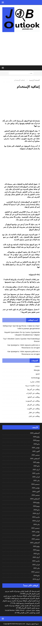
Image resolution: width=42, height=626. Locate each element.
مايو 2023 (36, 553)
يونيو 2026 (36, 440)
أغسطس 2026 (35, 433)
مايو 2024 (36, 510)
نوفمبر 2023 (36, 532)
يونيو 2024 (36, 506)
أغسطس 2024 (35, 499)
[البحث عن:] (21, 73)
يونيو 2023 (36, 550)
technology (35, 378)
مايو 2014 (36, 575)
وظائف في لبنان (34, 416)
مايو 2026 (36, 444)
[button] (3, 2)
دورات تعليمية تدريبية (32, 385)
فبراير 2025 (36, 477)
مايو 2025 (36, 466)
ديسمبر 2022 (35, 572)
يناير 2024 (36, 524)
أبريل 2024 (36, 513)
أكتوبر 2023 (36, 535)
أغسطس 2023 (35, 543)
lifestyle (37, 370)
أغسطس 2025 (35, 458)
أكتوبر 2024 (36, 491)
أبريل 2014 (36, 579)
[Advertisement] (21, 48)
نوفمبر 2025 (36, 448)
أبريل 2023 (36, 557)
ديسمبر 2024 (35, 484)
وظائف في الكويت (33, 408)
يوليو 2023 (36, 546)
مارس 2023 (36, 561)
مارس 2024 (36, 517)
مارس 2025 (36, 473)
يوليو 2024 (36, 502)
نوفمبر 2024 (36, 488)
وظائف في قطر (34, 412)
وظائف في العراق (33, 405)
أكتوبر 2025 (36, 451)
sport (38, 374)
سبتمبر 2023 (36, 539)
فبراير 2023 (36, 564)
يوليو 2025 (36, 462)
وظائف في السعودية (33, 401)
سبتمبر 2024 (36, 495)
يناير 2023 (36, 568)
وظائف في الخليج (34, 397)
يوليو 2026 (36, 437)
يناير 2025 (36, 480)
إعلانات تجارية (35, 382)
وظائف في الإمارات (33, 393)
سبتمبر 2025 (36, 455)
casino (37, 366)
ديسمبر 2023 (35, 528)
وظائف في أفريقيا (33, 389)
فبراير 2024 (36, 521)
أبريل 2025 (36, 469)
